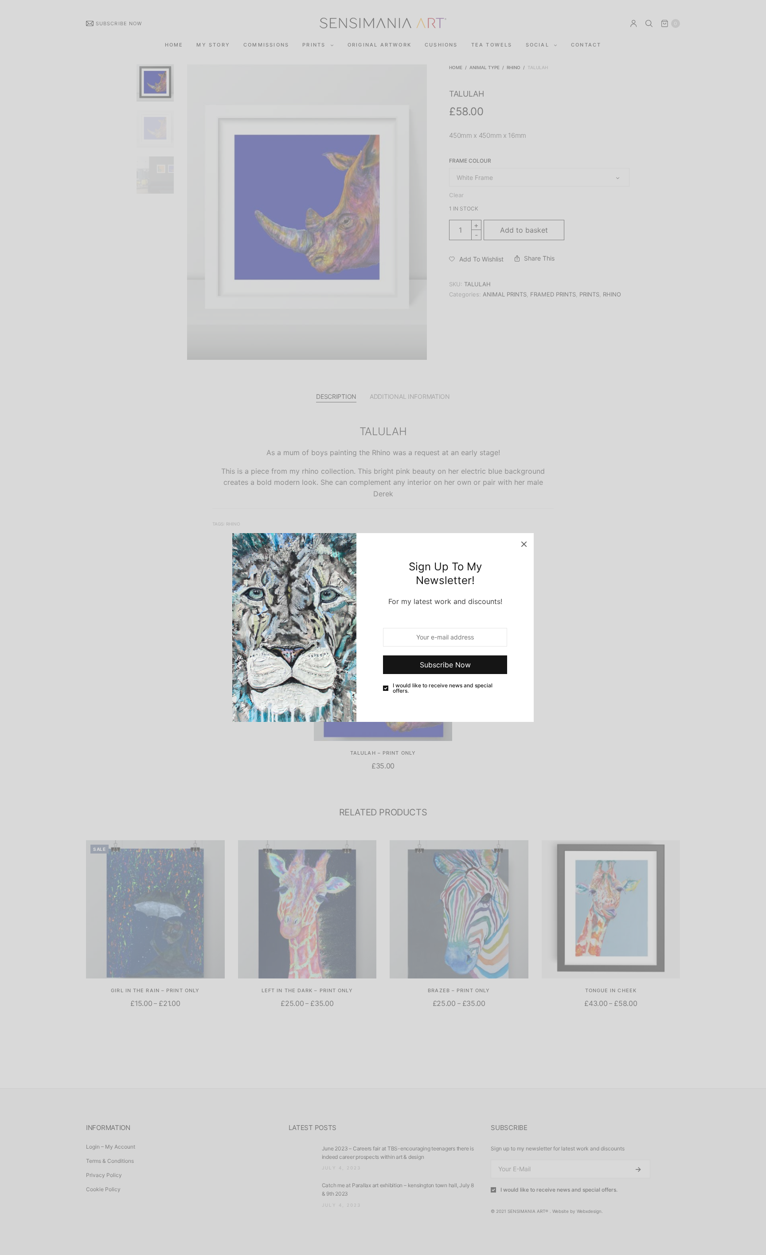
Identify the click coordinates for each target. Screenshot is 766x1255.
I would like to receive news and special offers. (442, 688)
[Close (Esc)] (524, 543)
